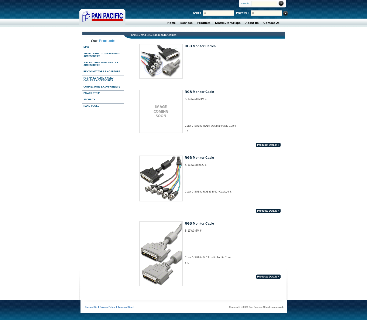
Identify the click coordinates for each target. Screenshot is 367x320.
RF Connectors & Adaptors (101, 71)
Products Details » (268, 144)
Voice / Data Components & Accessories (101, 63)
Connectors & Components (101, 86)
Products (203, 22)
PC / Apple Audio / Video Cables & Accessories (98, 79)
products (146, 35)
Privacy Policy (107, 307)
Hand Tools (91, 106)
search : (245, 3)
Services (186, 22)
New (86, 47)
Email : (197, 12)
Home (171, 22)
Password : (242, 12)
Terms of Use (125, 307)
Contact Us (271, 22)
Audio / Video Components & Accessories (101, 54)
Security (89, 99)
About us (252, 22)
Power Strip (91, 93)
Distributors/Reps (228, 22)
